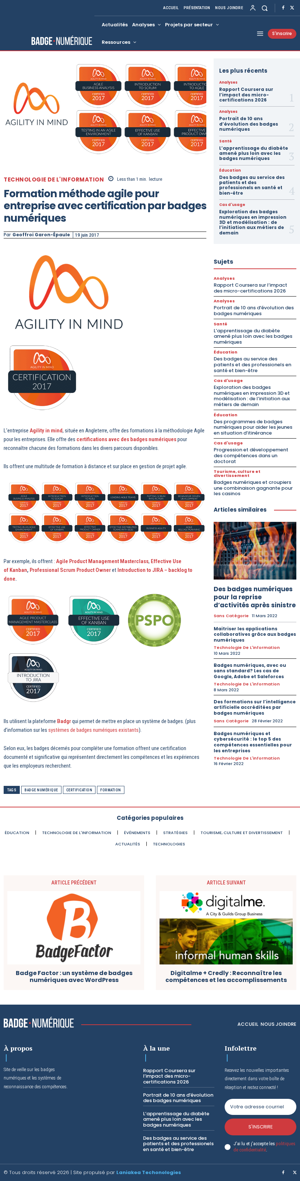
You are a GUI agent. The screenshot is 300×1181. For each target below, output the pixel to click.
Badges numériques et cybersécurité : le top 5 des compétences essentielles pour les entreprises (253, 742)
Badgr (64, 721)
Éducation (230, 170)
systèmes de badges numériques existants (93, 730)
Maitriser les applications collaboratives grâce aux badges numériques (255, 634)
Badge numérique (41, 790)
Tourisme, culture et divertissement (237, 474)
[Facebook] (283, 8)
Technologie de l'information (54, 179)
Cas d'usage (232, 205)
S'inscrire (260, 1126)
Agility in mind (46, 430)
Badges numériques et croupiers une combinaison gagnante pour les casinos (253, 488)
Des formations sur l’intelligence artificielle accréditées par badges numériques (255, 707)
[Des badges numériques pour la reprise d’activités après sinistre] (255, 551)
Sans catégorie (231, 616)
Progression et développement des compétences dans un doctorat (251, 455)
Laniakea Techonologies (148, 1172)
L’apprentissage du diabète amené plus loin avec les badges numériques (253, 153)
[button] (265, 8)
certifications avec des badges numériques (126, 439)
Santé (225, 141)
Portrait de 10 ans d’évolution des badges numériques (248, 123)
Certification (79, 790)
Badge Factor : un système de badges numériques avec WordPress (74, 976)
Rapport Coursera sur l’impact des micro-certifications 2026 (246, 94)
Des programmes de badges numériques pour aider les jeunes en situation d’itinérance (253, 427)
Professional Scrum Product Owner (70, 570)
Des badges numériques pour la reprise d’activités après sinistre (255, 597)
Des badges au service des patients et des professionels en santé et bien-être (252, 185)
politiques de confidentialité (264, 1147)
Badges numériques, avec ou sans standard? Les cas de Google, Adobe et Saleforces (250, 671)
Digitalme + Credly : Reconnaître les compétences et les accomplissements (226, 976)
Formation (110, 790)
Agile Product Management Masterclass (102, 561)
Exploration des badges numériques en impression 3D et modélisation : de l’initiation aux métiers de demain (252, 222)
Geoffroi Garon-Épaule (41, 234)
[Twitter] (292, 8)
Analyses (228, 82)
